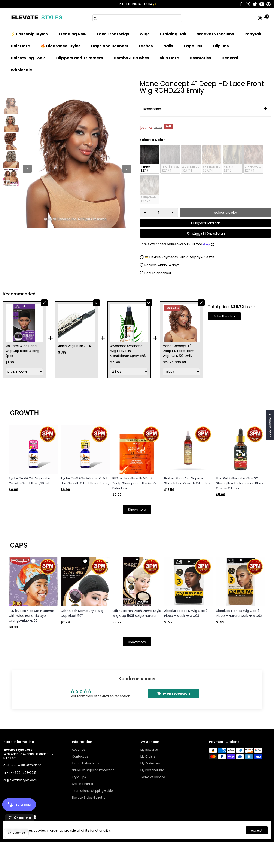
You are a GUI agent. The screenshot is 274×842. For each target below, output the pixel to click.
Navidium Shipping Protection (93, 770)
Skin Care (169, 58)
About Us (78, 750)
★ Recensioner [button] (270, 425)
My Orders (147, 757)
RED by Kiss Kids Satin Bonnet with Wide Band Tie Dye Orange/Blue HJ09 (32, 615)
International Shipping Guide (92, 791)
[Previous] (27, 169)
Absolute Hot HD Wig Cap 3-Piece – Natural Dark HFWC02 (239, 613)
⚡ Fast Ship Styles (29, 34)
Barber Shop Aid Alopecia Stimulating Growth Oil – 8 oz (187, 480)
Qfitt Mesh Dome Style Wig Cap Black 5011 (82, 613)
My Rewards (149, 750)
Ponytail (252, 34)
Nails (168, 46)
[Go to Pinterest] (268, 4)
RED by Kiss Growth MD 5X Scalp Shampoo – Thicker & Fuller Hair (134, 483)
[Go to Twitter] (255, 4)
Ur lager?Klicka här (205, 223)
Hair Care (20, 46)
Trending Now (72, 34)
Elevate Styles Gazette (89, 798)
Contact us (80, 757)
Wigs (145, 34)
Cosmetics (200, 58)
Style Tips (79, 777)
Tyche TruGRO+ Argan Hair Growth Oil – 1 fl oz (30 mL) (30, 480)
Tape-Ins (192, 46)
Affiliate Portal (82, 784)
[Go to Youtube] (262, 4)
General (229, 58)
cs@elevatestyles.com (20, 780)
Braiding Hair (173, 34)
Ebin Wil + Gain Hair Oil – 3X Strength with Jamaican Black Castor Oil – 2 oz (239, 483)
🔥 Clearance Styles (60, 46)
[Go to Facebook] (241, 4)
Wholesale (21, 70)
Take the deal (224, 316)
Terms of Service (152, 777)
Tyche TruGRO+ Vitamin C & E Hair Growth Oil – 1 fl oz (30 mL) (85, 480)
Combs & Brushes (131, 58)
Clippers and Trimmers (79, 58)
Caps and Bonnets (109, 46)
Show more (137, 509)
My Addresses (150, 763)
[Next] (126, 169)
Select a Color (152, 139)
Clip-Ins (221, 46)
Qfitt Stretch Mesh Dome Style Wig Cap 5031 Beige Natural (136, 613)
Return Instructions (85, 763)
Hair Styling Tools (28, 58)
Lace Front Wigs (113, 34)
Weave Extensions (215, 34)
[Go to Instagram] (247, 4)
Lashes (146, 46)
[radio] (149, 159)
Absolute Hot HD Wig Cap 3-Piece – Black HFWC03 (186, 613)
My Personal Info (152, 770)
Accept (257, 830)
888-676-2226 (31, 765)
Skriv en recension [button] (173, 693)
